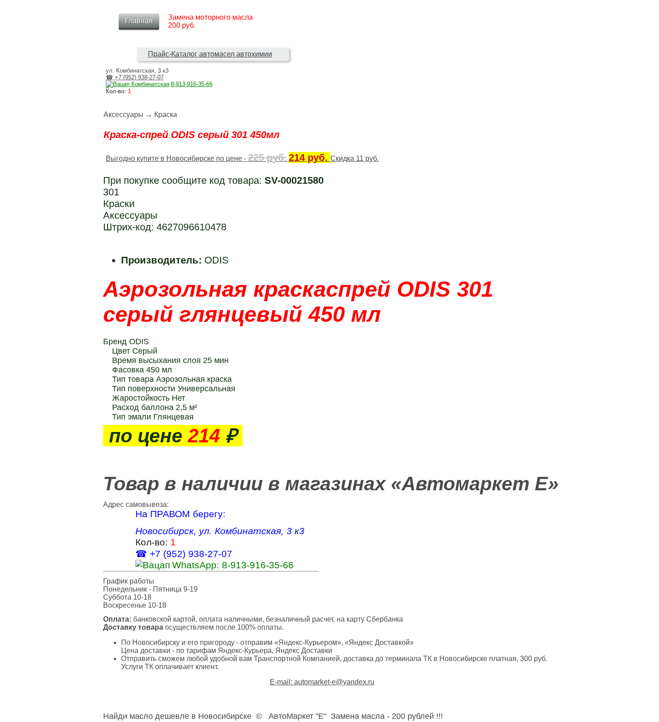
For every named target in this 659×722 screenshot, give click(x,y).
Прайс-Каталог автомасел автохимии (210, 54)
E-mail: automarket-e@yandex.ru (322, 682)
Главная (139, 21)
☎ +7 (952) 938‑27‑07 (135, 77)
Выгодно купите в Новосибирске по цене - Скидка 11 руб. (242, 158)
